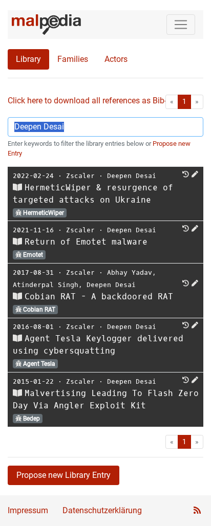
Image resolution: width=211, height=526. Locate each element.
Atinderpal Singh (45, 284)
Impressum (28, 510)
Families (72, 59)
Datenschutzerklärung (102, 510)
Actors (116, 59)
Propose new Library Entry (63, 475)
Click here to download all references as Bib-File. (94, 100)
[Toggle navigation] (180, 24)
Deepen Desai (131, 175)
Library (28, 59)
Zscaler (80, 175)
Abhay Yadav (129, 272)
